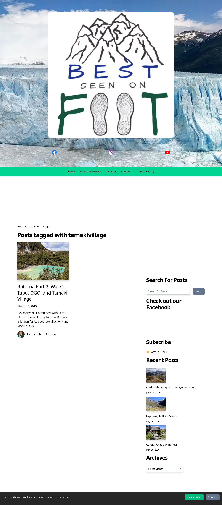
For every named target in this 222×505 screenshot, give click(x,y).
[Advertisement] (90, 200)
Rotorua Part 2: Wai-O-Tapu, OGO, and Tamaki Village (42, 292)
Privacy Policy (146, 171)
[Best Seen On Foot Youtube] (167, 152)
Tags (29, 226)
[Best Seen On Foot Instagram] (111, 152)
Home (71, 171)
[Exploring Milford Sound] (156, 404)
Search (198, 291)
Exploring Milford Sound (161, 416)
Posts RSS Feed (158, 352)
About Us (111, 171)
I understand (194, 497)
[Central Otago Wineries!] (156, 432)
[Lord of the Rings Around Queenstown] (156, 375)
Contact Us (127, 171)
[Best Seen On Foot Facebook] (54, 152)
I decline (212, 497)
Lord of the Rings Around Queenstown (170, 387)
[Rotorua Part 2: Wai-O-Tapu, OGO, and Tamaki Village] (43, 261)
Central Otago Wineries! (161, 444)
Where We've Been (90, 171)
